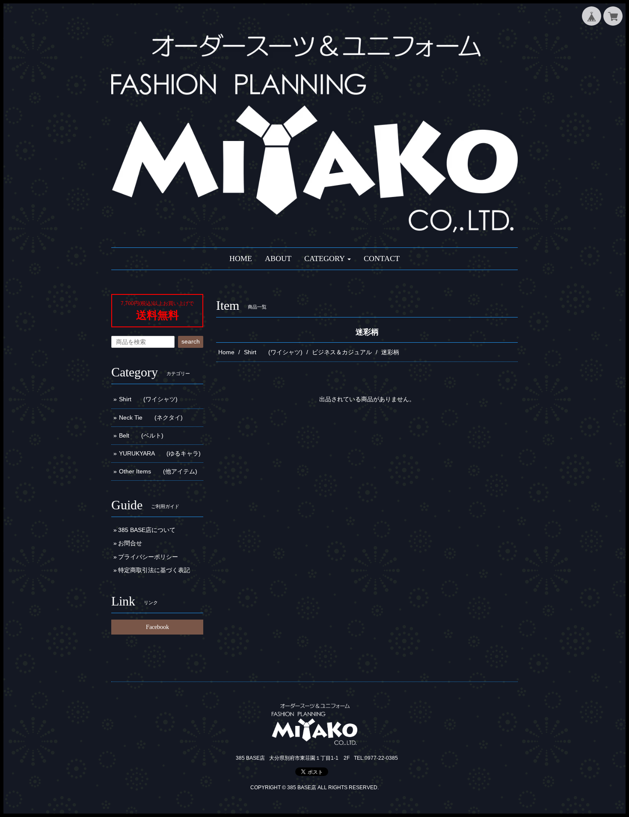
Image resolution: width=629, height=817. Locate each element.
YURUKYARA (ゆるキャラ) (160, 453)
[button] (327, 259)
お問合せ (130, 543)
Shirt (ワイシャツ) (273, 352)
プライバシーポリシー (148, 556)
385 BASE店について (146, 529)
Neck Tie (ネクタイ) (151, 417)
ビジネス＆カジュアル (342, 352)
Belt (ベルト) (141, 435)
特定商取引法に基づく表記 (154, 570)
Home (226, 352)
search (190, 341)
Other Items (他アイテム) (158, 471)
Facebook (157, 627)
